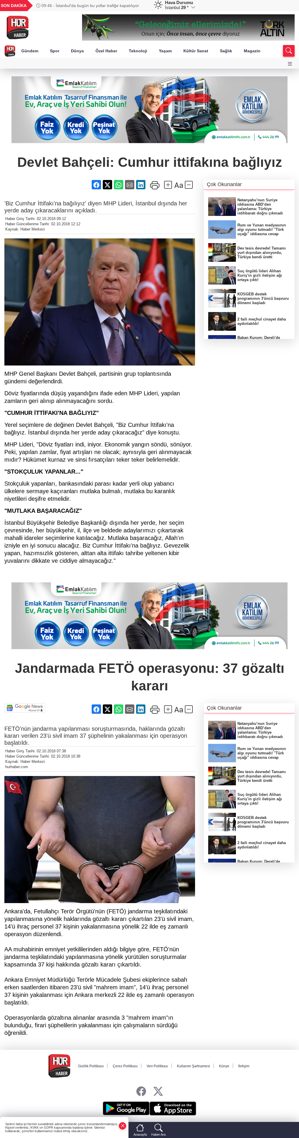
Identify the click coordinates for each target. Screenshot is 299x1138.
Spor (54, 51)
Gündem (29, 51)
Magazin (252, 51)
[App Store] (173, 1108)
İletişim (243, 1066)
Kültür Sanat (195, 51)
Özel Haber (106, 51)
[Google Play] (126, 1108)
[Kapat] (122, 1126)
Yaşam (165, 51)
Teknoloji (138, 51)
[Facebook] (141, 1091)
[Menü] (290, 64)
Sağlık (226, 51)
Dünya (77, 51)
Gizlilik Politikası (91, 1066)
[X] (158, 1091)
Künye (224, 1066)
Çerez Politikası (125, 1066)
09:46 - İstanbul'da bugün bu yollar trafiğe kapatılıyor (89, 5)
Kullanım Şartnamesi (193, 1066)
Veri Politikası (157, 1066)
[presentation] (139, 5)
